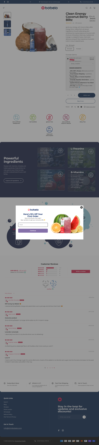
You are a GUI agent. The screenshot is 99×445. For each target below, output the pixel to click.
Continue (33, 230)
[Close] (81, 207)
